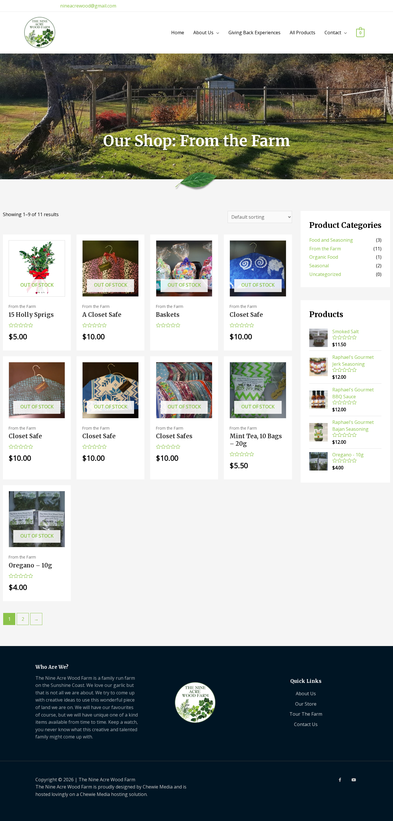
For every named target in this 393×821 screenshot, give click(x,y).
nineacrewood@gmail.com (88, 6)
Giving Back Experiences (254, 32)
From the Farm (325, 248)
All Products (302, 32)
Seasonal (319, 265)
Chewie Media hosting (104, 794)
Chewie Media (158, 787)
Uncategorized (325, 274)
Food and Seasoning (331, 240)
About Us (203, 32)
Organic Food (323, 257)
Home (177, 32)
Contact (333, 32)
